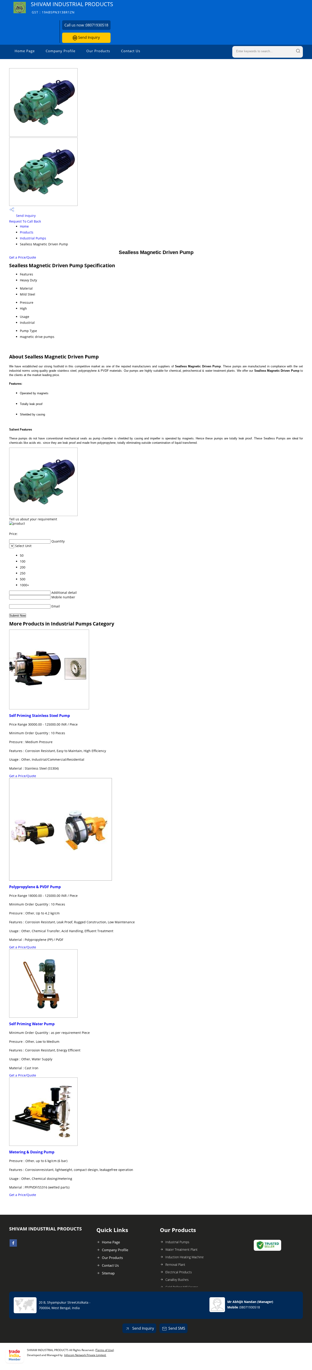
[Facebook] (13, 1245)
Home (24, 226)
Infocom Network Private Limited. (85, 1355)
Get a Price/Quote (22, 257)
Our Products (98, 51)
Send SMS (176, 1328)
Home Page (25, 51)
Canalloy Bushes (177, 1279)
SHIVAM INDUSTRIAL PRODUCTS (72, 7)
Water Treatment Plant (181, 1249)
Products (26, 232)
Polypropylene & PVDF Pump (35, 886)
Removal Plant (175, 1264)
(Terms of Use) (104, 1350)
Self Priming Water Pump (32, 1023)
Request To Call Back (25, 221)
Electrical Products (178, 1272)
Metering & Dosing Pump (31, 1152)
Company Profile (60, 51)
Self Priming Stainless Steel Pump (39, 715)
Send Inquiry (88, 37)
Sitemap (108, 1273)
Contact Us (130, 51)
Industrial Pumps (33, 238)
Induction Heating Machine (184, 1257)
